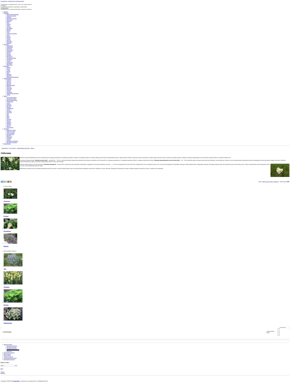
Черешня (9, 74)
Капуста (9, 40)
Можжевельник (11, 85)
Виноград (9, 351)
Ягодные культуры (11, 347)
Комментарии (7, 143)
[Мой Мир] (8, 182)
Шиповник (9, 64)
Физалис (9, 29)
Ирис (8, 118)
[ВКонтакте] (2, 182)
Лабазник (276, 181)
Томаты (9, 24)
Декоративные (7, 78)
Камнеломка (8, 323)
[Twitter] (4, 182)
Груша (8, 69)
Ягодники (6, 44)
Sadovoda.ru (5, 148)
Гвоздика (9, 111)
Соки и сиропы (11, 133)
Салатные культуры (12, 33)
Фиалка (9, 120)
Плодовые (6, 66)
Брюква (9, 37)
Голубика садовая (11, 58)
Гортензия (9, 88)
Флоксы (9, 107)
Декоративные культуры (23, 148)
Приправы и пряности (12, 141)
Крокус (8, 126)
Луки (8, 32)
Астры (8, 103)
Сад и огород (12, 148)
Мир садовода (7, 354)
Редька (8, 36)
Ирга (8, 73)
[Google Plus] (10, 182)
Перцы (8, 30)
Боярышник (10, 45)
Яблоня (8, 67)
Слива (8, 70)
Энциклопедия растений (10, 358)
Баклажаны (9, 28)
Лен (5, 269)
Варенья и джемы (11, 130)
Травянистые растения (12, 93)
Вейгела (9, 86)
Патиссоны (9, 20)
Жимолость (10, 56)
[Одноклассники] (6, 182)
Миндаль (9, 82)
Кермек (6, 246)
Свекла (8, 39)
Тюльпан (9, 119)
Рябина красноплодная (12, 77)
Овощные (6, 13)
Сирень (8, 81)
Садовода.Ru (16, 381)
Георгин (9, 104)
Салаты (8, 139)
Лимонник (9, 63)
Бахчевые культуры (12, 18)
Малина (9, 54)
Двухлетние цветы (11, 99)
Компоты (9, 135)
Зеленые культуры (11, 15)
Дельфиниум (10, 108)
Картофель (9, 41)
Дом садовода (7, 355)
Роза (8, 113)
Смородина (10, 47)
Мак (8, 115)
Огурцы (9, 26)
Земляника (9, 59)
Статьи (2, 372)
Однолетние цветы (11, 97)
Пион (8, 116)
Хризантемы (10, 101)
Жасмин (9, 84)
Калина (8, 52)
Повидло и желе (11, 131)
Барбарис (9, 79)
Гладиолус (9, 112)
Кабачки (9, 21)
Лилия (8, 109)
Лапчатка (9, 89)
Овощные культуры (12, 348)
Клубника (9, 48)
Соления (9, 138)
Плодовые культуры (12, 346)
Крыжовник (10, 50)
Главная (6, 11)
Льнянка (6, 287)
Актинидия (10, 62)
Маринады (9, 137)
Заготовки (6, 128)
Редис (8, 35)
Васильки (9, 105)
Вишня (8, 71)
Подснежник (10, 127)
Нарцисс (9, 123)
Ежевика (9, 55)
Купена (6, 216)
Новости (3, 373)
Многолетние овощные (13, 14)
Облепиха (9, 51)
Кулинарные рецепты (9, 359)
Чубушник (9, 92)
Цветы (5, 96)
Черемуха (9, 75)
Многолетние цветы (12, 100)
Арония (9, 60)
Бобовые (9, 17)
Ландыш (9, 124)
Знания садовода (8, 344)
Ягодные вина (10, 134)
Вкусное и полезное (12, 142)
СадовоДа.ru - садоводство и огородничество (12, 1)
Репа (8, 22)
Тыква (8, 25)
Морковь (9, 43)
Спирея (8, 90)
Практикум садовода (9, 352)
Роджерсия (7, 231)
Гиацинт (9, 122)
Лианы (8, 94)
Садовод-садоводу (8, 356)
